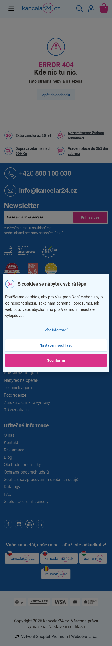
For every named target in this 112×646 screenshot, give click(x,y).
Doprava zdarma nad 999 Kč (33, 151)
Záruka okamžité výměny (27, 402)
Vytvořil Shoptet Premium (44, 636)
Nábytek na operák (21, 380)
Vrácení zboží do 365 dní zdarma (88, 151)
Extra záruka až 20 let (33, 135)
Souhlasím (56, 360)
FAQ (7, 494)
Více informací (56, 330)
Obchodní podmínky (22, 464)
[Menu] (11, 8)
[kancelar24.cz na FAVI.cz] (12, 272)
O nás (9, 435)
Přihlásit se (90, 217)
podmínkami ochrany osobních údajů (34, 233)
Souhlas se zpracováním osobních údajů (41, 479)
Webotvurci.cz (84, 636)
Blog (8, 457)
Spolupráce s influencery (26, 501)
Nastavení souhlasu (56, 345)
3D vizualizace (17, 409)
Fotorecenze (15, 395)
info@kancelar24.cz (48, 190)
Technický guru (18, 387)
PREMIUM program (21, 372)
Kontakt (11, 442)
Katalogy (12, 486)
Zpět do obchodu (56, 95)
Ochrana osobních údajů (26, 472)
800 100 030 (45, 173)
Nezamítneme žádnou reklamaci (86, 135)
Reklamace (14, 450)
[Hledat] (79, 9)
